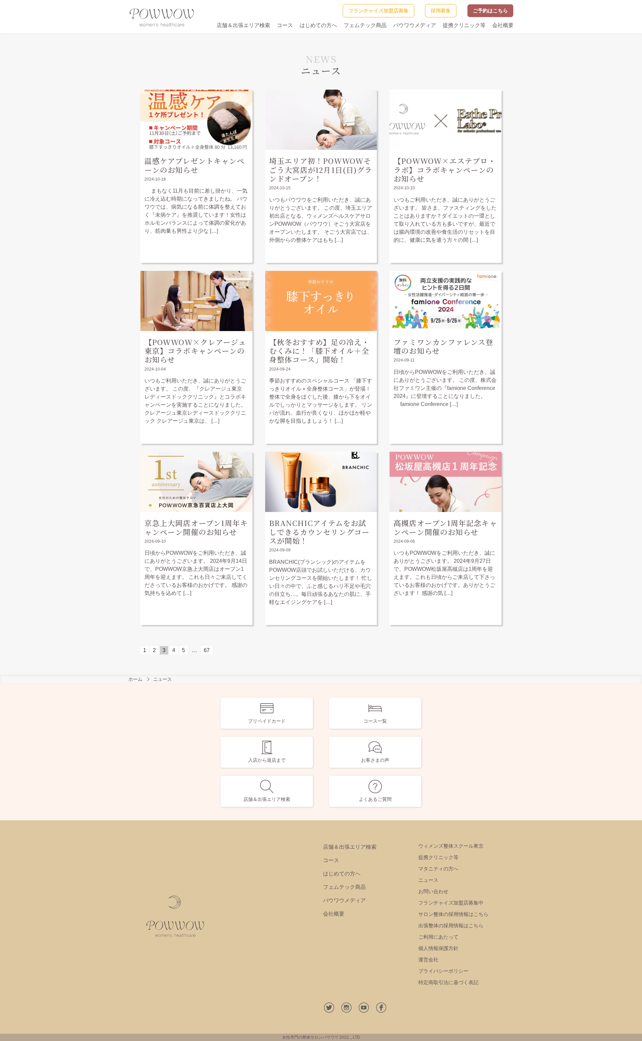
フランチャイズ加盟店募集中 (451, 903)
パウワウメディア (414, 25)
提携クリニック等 (464, 25)
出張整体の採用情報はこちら (451, 925)
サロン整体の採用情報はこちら (453, 914)
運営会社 (428, 959)
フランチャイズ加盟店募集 (378, 10)
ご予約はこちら (490, 10)
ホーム (135, 679)
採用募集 (441, 10)
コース (285, 25)
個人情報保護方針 (438, 948)
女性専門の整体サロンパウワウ (310, 1037)
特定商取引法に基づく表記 (448, 982)
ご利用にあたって (438, 937)
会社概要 (503, 25)
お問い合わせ (433, 891)
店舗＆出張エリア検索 (243, 25)
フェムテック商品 (365, 25)
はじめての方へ (318, 25)
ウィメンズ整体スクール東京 (451, 846)
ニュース (428, 880)
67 (207, 650)
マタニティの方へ (438, 868)
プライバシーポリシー (443, 971)
